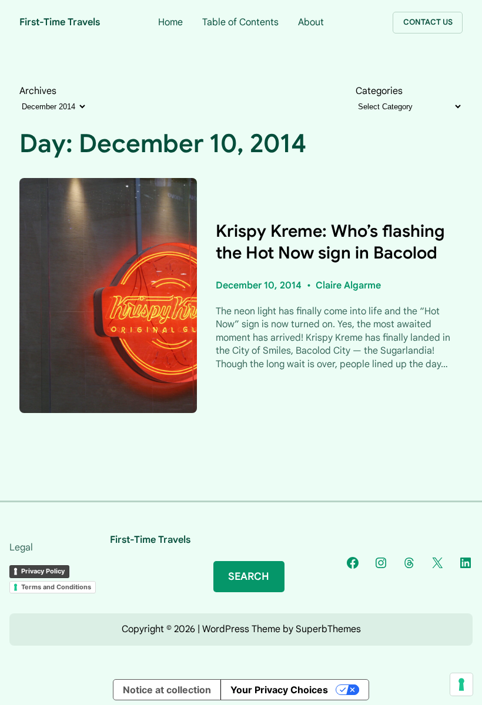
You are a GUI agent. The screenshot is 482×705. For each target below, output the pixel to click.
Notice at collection (167, 690)
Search (248, 576)
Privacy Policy (43, 571)
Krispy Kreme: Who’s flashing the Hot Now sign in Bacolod (330, 241)
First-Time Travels (59, 22)
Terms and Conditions (56, 587)
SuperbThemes (328, 629)
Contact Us (428, 22)
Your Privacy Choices (279, 690)
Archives (37, 91)
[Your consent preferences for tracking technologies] (461, 684)
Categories (379, 91)
